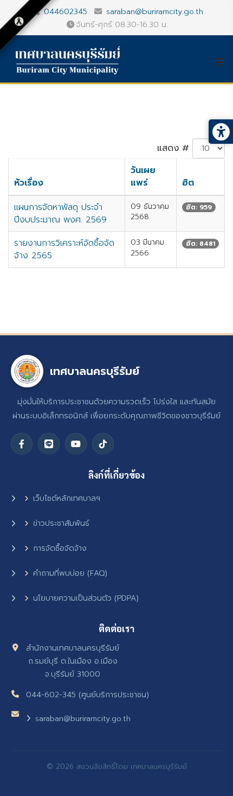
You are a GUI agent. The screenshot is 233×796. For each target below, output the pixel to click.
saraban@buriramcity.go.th (154, 11)
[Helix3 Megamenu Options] (224, 62)
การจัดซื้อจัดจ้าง (60, 548)
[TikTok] (103, 444)
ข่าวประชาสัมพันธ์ (61, 523)
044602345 (65, 11)
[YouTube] (76, 444)
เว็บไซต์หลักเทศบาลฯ (66, 498)
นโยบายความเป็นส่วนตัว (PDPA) (86, 598)
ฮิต (188, 182)
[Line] (49, 444)
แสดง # (173, 148)
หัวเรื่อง (28, 182)
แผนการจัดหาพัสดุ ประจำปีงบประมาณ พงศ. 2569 (60, 213)
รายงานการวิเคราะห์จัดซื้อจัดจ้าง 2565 (64, 249)
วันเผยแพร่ (143, 176)
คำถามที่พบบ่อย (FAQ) (70, 573)
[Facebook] (22, 444)
